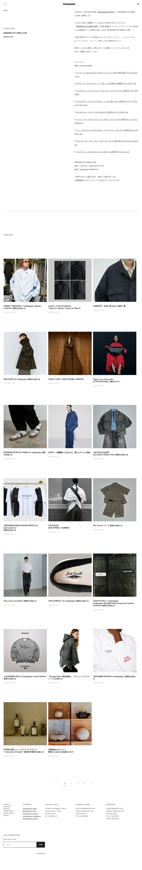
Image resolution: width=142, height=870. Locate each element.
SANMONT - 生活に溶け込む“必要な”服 (109, 306)
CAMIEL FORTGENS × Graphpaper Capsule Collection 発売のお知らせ (22, 307)
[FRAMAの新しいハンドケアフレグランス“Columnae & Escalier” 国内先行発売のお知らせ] (25, 723)
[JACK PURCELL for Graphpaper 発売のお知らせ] (70, 575)
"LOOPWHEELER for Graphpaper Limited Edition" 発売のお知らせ (25, 677)
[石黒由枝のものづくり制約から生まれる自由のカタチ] (70, 723)
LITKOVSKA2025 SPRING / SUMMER (58, 526)
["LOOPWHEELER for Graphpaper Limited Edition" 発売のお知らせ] (25, 650)
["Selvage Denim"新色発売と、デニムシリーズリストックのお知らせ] (70, 650)
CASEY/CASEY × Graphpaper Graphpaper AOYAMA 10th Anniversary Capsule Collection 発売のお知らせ (113, 603)
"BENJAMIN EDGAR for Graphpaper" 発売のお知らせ (114, 677)
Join (40, 844)
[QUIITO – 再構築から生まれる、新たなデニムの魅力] (70, 426)
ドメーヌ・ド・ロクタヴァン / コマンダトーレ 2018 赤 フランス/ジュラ (103, 152)
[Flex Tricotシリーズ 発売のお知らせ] (114, 499)
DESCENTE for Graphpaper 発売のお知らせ (22, 379)
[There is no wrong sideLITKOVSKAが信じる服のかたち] (114, 353)
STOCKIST (7, 806)
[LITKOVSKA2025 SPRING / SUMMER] (70, 499)
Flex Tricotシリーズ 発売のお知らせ (107, 525)
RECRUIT (6, 809)
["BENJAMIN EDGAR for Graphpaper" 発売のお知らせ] (114, 650)
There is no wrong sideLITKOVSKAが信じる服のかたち (106, 380)
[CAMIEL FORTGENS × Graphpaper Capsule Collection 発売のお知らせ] (25, 280)
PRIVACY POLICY (9, 813)
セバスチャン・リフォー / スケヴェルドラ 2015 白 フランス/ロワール (102, 112)
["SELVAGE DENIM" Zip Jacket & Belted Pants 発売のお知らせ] (114, 426)
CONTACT (6, 804)
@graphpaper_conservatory (32, 816)
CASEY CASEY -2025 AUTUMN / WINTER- (66, 379)
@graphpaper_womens (30, 818)
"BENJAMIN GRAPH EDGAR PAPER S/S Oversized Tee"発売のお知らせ (21, 527)
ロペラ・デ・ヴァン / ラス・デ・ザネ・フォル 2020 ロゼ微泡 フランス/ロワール (106, 83)
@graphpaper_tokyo (29, 811)
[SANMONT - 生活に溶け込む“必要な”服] (114, 280)
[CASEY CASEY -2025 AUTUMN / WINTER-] (70, 353)
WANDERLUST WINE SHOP (87, 26)
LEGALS (6, 815)
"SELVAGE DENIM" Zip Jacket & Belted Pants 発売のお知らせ (110, 453)
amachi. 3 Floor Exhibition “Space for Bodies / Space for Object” (64, 307)
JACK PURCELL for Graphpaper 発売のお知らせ (68, 601)
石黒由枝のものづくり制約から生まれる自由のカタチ (60, 751)
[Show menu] (5, 4)
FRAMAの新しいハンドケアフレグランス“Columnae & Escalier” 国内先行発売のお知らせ (24, 751)
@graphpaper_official (30, 808)
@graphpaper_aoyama (30, 813)
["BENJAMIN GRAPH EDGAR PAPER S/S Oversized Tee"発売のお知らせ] (25, 499)
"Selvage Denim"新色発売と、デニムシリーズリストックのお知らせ (69, 677)
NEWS (5, 10)
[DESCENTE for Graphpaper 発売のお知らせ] (25, 353)
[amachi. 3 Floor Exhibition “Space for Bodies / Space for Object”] (70, 280)
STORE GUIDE (8, 811)
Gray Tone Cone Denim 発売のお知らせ (20, 601)
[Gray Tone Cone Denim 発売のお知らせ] (25, 575)
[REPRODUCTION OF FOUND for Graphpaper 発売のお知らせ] (25, 426)
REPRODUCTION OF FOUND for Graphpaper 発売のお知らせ (25, 453)
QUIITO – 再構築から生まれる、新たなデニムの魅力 (69, 452)
